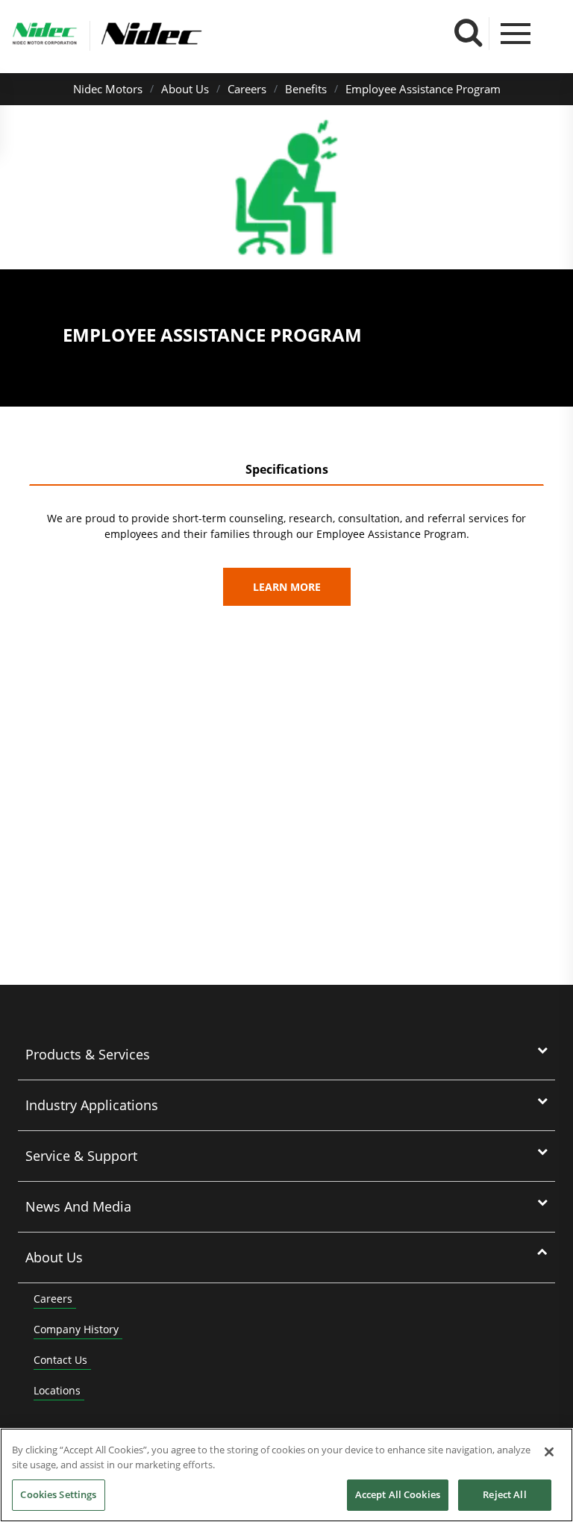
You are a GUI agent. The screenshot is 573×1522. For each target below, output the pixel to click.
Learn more (287, 587)
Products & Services (87, 1054)
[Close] (549, 1451)
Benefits (306, 88)
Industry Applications (91, 1105)
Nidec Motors (108, 88)
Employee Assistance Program (423, 88)
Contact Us (60, 1360)
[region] (286, 1475)
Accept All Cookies (397, 1494)
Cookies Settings (58, 1494)
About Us (185, 88)
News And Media (78, 1206)
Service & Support (81, 1156)
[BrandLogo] (44, 36)
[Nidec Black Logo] (199, 34)
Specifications (286, 469)
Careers (247, 88)
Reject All (504, 1494)
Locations (57, 1390)
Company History (76, 1329)
